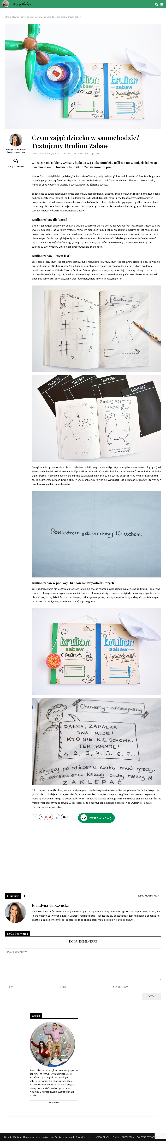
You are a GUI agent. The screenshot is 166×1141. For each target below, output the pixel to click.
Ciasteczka (128, 1137)
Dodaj (151, 996)
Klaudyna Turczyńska (16, 149)
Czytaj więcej (54, 1102)
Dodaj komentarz (16, 166)
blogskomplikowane (16, 152)
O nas (116, 1137)
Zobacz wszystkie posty (148, 896)
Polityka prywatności (148, 1137)
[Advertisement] (96, 858)
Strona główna (12, 16)
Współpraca (102, 1137)
